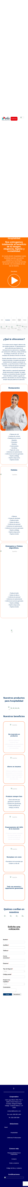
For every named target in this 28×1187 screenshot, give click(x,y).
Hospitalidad (14, 1132)
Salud (5, 1127)
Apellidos (6, 945)
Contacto (14, 1159)
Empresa (6, 963)
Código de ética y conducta (14, 1168)
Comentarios (6, 987)
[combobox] (14, 971)
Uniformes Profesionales (14, 1137)
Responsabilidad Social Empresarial (14, 1153)
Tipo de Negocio (8, 969)
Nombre (5, 939)
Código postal (7, 974)
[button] (10, 708)
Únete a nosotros (14, 1163)
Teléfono (5, 950)
